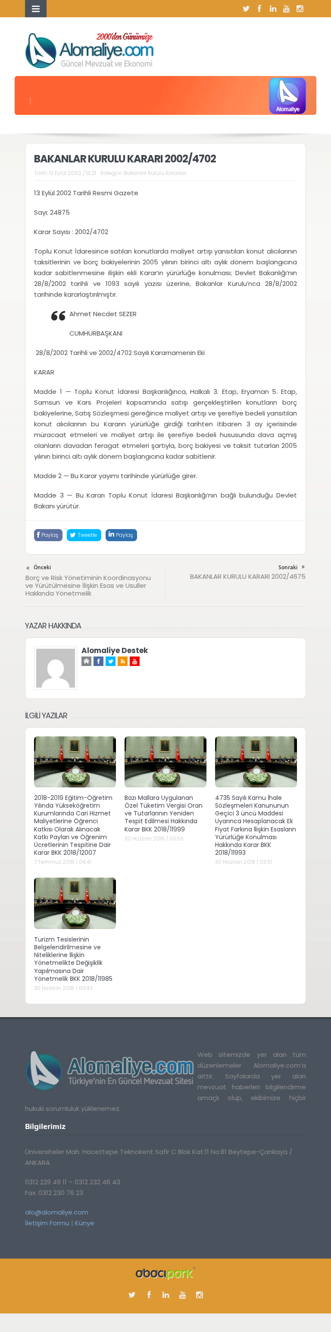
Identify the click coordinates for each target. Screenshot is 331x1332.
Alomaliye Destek (114, 650)
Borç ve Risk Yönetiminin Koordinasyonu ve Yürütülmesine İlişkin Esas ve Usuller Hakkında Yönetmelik (88, 585)
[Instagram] (299, 8)
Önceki (42, 567)
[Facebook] (259, 8)
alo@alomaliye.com (56, 1212)
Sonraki (287, 567)
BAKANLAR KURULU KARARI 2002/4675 (248, 576)
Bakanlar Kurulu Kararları (155, 173)
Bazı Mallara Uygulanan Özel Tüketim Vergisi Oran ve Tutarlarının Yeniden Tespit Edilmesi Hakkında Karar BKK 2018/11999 (164, 813)
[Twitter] (246, 8)
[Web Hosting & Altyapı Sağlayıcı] (166, 1273)
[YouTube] (286, 8)
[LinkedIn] (272, 8)
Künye (84, 1222)
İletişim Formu (47, 1222)
